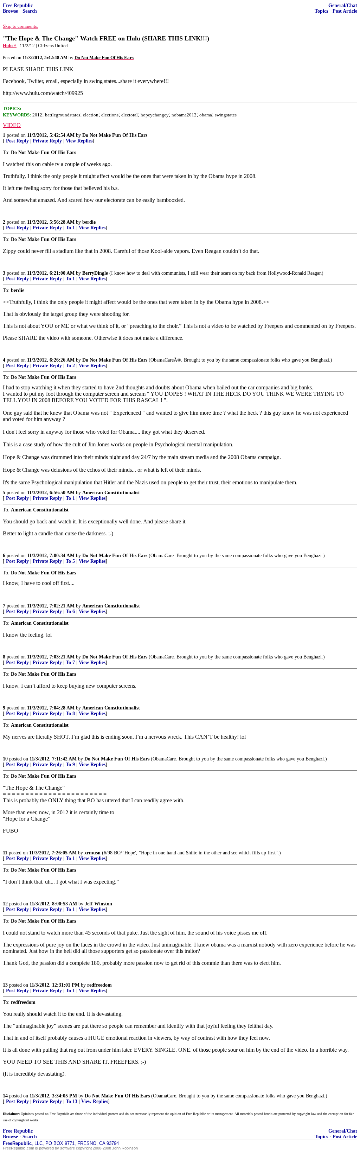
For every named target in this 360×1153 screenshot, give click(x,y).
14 (5, 1095)
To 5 (70, 561)
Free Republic (18, 5)
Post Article (345, 11)
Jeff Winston (98, 903)
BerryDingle (95, 273)
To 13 (71, 1101)
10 (5, 759)
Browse (10, 11)
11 (5, 852)
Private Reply (47, 141)
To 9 (70, 764)
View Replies (79, 141)
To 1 (70, 227)
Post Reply (17, 141)
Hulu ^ (10, 45)
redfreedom (99, 985)
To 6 (70, 611)
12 (5, 903)
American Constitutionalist (111, 492)
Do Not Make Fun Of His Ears (114, 135)
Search (29, 11)
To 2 (70, 365)
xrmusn (92, 852)
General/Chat (342, 5)
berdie (89, 222)
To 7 (70, 662)
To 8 (70, 713)
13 (5, 985)
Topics (321, 11)
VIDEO (12, 125)
